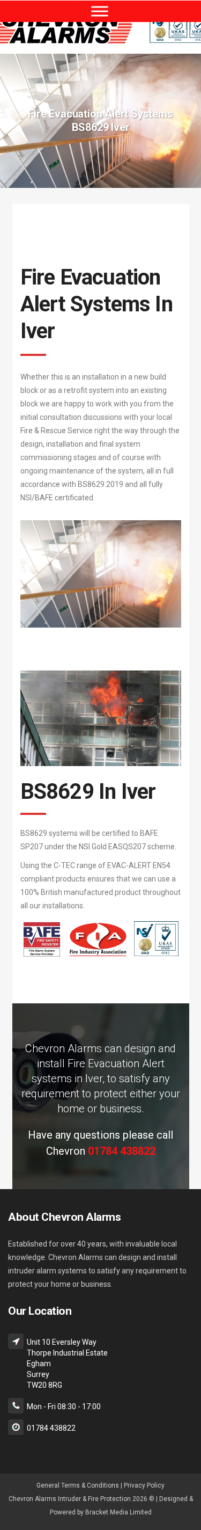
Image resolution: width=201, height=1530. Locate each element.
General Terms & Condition (75, 1485)
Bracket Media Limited (118, 1512)
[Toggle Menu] (99, 11)
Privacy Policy (144, 1485)
